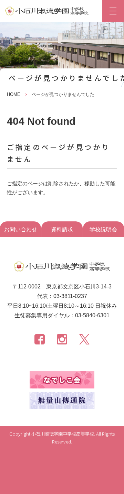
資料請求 (62, 229)
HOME (13, 94)
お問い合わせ (20, 229)
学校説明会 (103, 229)
